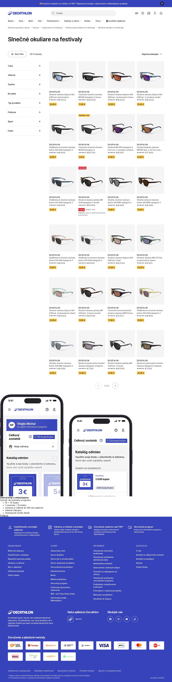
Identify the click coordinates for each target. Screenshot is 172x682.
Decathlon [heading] (141, 546)
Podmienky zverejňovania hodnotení (104, 585)
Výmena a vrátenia (16, 563)
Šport (10, 121)
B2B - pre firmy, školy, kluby (63, 594)
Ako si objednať (15, 567)
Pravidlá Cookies (87, 671)
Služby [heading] (54, 546)
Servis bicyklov (57, 555)
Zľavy (98, 21)
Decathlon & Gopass (102, 599)
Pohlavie (12, 112)
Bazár (53, 575)
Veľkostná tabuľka (16, 571)
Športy (11, 21)
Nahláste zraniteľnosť (44, 671)
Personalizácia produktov (62, 567)
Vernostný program (59, 583)
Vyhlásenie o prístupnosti (19, 671)
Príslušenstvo (53, 21)
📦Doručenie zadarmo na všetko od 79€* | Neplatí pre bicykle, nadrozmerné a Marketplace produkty (83, 4)
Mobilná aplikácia (58, 579)
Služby (87, 21)
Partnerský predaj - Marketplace (59, 599)
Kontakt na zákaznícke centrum (150, 555)
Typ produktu (14, 103)
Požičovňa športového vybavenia (60, 588)
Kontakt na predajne (145, 559)
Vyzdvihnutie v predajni (18, 555)
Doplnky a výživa (72, 21)
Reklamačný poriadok (102, 563)
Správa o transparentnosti (109, 671)
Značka (11, 84)
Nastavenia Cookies (66, 671)
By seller (12, 93)
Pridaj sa (4, 515)
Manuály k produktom (102, 595)
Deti (40, 21)
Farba (10, 131)
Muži (31, 21)
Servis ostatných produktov (63, 563)
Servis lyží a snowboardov (62, 559)
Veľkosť (11, 75)
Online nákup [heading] (14, 546)
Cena (10, 66)
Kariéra (139, 563)
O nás (138, 551)
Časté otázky (13, 575)
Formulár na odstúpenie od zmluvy (105, 573)
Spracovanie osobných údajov (106, 567)
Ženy (21, 21)
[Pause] (162, 4)
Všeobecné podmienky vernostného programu (103, 579)
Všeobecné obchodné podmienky (103, 552)
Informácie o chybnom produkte (107, 591)
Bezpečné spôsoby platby (19, 559)
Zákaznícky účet (58, 551)
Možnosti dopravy (16, 551)
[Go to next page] (115, 386)
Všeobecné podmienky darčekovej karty (103, 558)
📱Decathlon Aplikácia (115, 21)
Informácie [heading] (98, 546)
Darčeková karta (58, 571)
